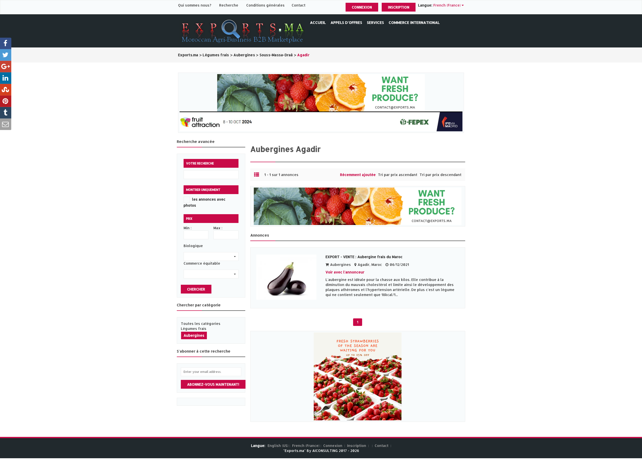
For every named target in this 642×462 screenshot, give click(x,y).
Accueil (318, 22)
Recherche (228, 5)
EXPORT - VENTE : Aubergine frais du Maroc (364, 257)
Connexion (362, 7)
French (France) (305, 445)
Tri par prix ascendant (397, 174)
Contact (298, 5)
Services (375, 22)
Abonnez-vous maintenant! (213, 384)
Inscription (398, 7)
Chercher (196, 289)
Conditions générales (266, 5)
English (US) (278, 445)
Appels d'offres (346, 22)
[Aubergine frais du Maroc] (288, 277)
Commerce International (414, 22)
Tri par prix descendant (440, 174)
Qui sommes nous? (195, 5)
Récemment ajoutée (358, 174)
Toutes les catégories (200, 323)
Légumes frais (193, 328)
